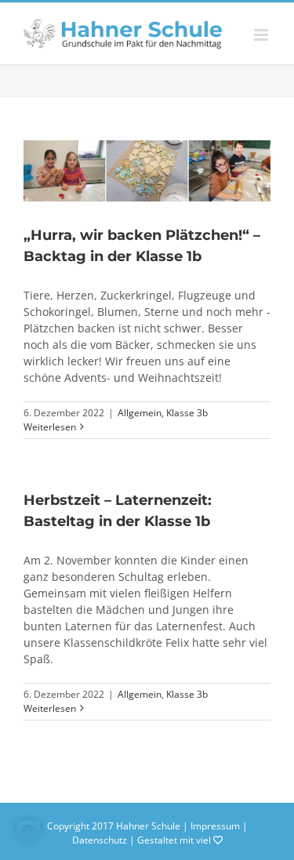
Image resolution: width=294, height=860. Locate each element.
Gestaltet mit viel (175, 840)
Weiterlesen (50, 427)
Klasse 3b (187, 412)
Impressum (215, 826)
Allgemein (140, 412)
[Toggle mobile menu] (262, 35)
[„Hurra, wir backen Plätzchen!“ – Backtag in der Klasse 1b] (147, 170)
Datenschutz (99, 840)
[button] (28, 832)
